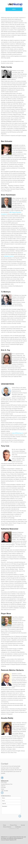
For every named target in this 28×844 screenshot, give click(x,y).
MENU (14, 9)
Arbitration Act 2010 (9, 256)
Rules (4, 825)
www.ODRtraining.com (17, 433)
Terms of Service (7, 827)
